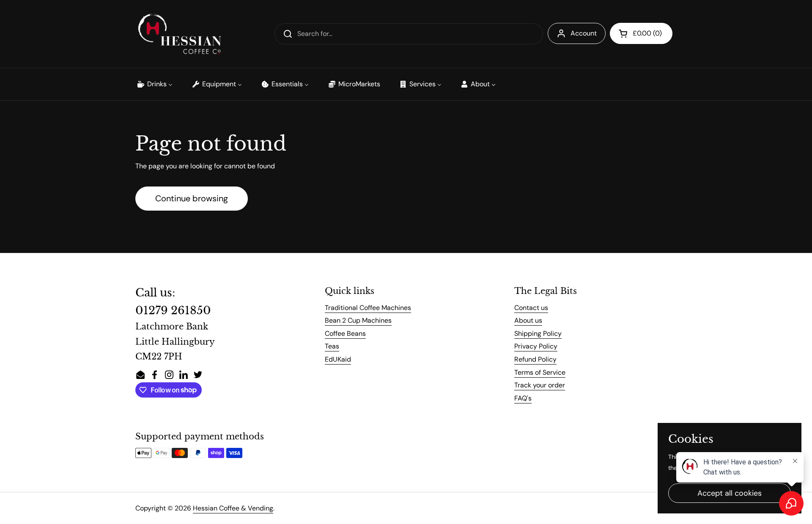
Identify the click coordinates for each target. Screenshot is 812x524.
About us (528, 320)
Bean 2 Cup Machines (358, 320)
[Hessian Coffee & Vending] (179, 34)
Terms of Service (539, 372)
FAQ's (523, 398)
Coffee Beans (345, 333)
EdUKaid (338, 359)
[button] (641, 33)
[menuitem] (154, 84)
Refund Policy (535, 359)
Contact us (531, 307)
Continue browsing (191, 198)
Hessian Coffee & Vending (233, 508)
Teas (332, 346)
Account (584, 33)
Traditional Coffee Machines (368, 307)
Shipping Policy (538, 333)
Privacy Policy (535, 346)
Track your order (539, 385)
